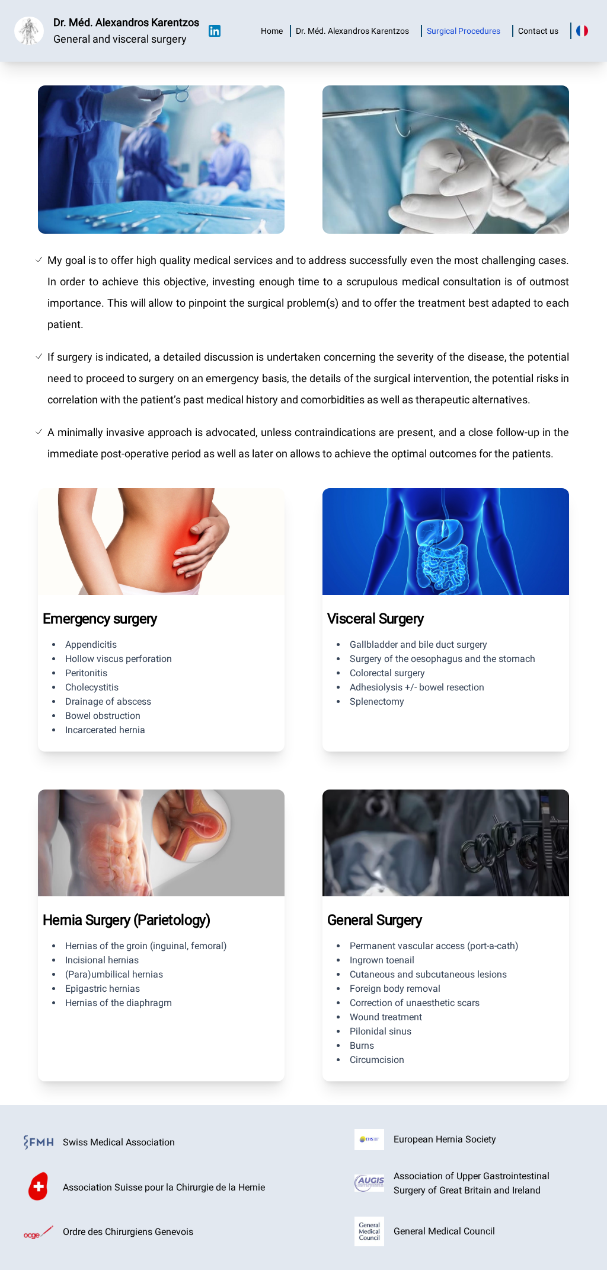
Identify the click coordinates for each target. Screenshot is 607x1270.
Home (272, 31)
